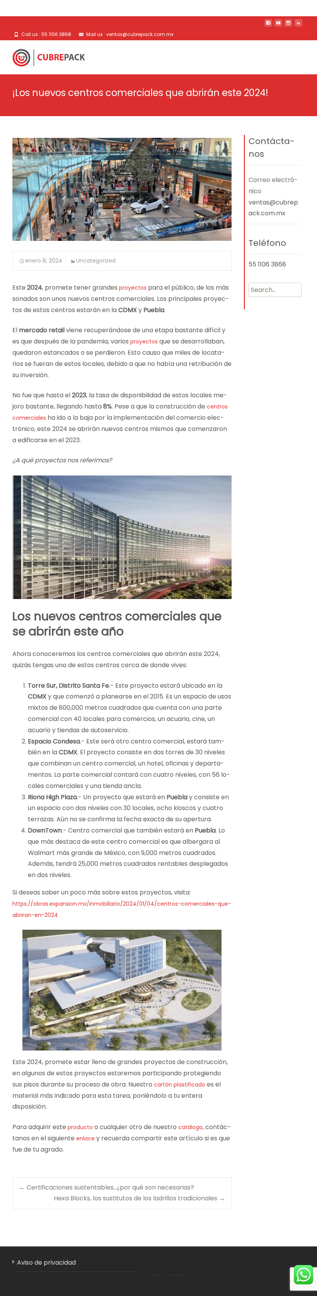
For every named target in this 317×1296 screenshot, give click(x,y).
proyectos (133, 288)
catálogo (190, 1127)
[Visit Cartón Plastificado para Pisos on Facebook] (156, 1266)
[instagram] (288, 25)
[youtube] (278, 25)
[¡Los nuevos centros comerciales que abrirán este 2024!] (122, 189)
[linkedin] (298, 25)
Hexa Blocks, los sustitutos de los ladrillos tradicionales (139, 1198)
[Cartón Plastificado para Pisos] (42, 55)
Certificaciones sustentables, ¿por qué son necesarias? (106, 1187)
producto (80, 1127)
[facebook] (268, 25)
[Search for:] (275, 289)
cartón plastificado (179, 1084)
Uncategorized (96, 260)
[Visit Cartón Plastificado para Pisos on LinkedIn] (169, 1266)
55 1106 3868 (267, 264)
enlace (85, 1138)
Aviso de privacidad (46, 1262)
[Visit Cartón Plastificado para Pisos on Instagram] (181, 1266)
